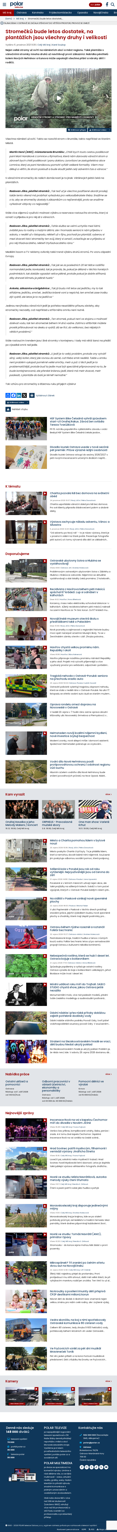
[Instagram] (87, 1467)
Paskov (72, 905)
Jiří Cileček (85, 1270)
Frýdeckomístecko (60, 12)
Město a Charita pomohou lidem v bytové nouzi (77, 842)
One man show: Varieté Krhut (94, 823)
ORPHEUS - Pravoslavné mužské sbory (57, 823)
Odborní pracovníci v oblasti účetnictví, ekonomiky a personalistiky (56, 1086)
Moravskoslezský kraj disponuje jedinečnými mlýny (79, 1207)
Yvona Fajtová (79, 1127)
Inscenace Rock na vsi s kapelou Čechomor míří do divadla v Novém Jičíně (78, 1121)
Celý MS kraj (66, 1127)
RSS (92, 1529)
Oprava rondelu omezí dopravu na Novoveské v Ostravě (73, 706)
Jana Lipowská (90, 879)
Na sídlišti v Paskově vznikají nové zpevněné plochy (78, 900)
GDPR (84, 1529)
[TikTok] (96, 1467)
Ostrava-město (75, 934)
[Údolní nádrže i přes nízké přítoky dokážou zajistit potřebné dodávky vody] (26, 1023)
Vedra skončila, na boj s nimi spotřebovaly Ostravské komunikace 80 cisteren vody (78, 1321)
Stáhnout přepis (78, 130)
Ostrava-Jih (66, 568)
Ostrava (22, 12)
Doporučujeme (17, 554)
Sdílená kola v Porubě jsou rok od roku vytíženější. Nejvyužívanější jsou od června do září (79, 872)
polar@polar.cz (91, 1442)
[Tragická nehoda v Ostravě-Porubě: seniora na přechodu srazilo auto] (26, 686)
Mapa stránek (105, 1529)
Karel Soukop (59, 44)
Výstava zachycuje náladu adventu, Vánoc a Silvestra (80, 523)
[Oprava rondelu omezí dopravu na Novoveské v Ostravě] (26, 714)
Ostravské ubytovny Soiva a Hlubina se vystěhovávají (75, 562)
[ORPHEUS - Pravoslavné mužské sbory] (58, 809)
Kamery (11, 1381)
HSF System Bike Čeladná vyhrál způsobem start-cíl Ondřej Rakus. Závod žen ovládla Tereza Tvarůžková (78, 422)
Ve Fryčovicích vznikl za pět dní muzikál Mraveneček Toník (75, 1350)
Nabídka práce (17, 1074)
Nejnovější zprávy (19, 1113)
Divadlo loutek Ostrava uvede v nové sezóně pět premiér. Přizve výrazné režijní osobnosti (79, 448)
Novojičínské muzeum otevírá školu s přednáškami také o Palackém (74, 620)
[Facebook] (82, 1467)
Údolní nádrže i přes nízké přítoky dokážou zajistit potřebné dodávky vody (77, 1014)
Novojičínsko (100, 12)
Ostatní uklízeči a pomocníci (16, 1083)
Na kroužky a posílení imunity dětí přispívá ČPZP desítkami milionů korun (77, 1292)
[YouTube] (106, 1467)
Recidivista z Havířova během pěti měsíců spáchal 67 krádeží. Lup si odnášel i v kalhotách (77, 592)
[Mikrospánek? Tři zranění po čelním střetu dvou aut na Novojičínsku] (26, 1273)
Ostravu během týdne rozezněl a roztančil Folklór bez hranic (77, 928)
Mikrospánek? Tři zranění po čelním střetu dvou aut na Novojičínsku (77, 1264)
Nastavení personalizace (68, 1529)
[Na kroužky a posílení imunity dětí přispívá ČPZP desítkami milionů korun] (26, 1301)
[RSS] (101, 1467)
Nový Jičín (75, 500)
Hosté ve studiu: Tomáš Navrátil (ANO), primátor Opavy (75, 1235)
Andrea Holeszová (80, 568)
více (107, 794)
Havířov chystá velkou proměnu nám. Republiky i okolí (74, 648)
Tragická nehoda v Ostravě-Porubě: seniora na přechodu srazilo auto (79, 677)
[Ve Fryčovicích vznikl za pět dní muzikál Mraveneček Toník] (26, 1358)
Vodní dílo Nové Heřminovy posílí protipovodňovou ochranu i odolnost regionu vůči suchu (80, 765)
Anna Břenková (74, 599)
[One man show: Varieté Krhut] (95, 809)
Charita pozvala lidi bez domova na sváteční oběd (79, 494)
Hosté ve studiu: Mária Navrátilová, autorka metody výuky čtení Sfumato (78, 1178)
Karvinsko (38, 12)
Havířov (63, 599)
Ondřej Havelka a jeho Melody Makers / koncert (21, 823)
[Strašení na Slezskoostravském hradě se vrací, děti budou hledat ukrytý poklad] (26, 1051)
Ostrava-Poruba (76, 683)
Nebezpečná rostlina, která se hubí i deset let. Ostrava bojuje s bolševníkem (80, 957)
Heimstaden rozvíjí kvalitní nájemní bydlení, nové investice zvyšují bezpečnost (78, 734)
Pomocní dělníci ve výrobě (91, 1083)
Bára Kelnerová (75, 654)
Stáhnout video (98, 130)
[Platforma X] (91, 1467)
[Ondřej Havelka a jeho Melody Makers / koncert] (21, 809)
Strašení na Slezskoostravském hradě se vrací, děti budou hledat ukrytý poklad (80, 1043)
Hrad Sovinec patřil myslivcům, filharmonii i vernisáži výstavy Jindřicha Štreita (78, 1150)
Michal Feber (82, 905)
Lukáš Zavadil (90, 683)
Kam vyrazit (15, 794)
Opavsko (82, 12)
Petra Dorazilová (89, 500)
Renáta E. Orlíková (80, 1184)
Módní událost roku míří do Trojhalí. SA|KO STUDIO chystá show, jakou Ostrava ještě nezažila (77, 987)
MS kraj (7, 12)
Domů (8, 18)
